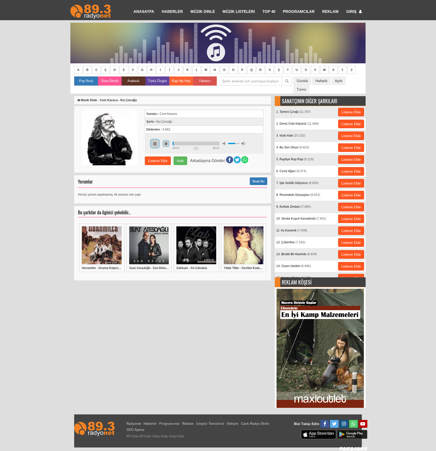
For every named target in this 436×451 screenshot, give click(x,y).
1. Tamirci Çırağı (293, 112)
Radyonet (133, 424)
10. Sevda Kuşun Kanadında (301, 218)
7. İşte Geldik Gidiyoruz (297, 183)
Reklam (330, 11)
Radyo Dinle (177, 436)
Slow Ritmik (110, 81)
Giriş (352, 11)
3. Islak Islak (290, 135)
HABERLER (172, 11)
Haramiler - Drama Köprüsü (102, 268)
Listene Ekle (158, 161)
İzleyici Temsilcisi (210, 424)
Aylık (338, 81)
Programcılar (299, 11)
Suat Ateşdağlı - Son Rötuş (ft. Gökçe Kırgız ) (149, 268)
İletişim (232, 424)
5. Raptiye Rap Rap (295, 159)
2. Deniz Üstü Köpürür (297, 123)
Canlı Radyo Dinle (255, 424)
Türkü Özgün (157, 81)
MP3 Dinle (132, 436)
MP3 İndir (145, 436)
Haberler (150, 424)
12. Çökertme (290, 242)
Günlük (302, 81)
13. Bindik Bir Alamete (296, 254)
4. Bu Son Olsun (292, 147)
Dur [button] (166, 143)
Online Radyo (160, 436)
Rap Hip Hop (181, 81)
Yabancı (205, 81)
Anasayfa (143, 11)
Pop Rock (86, 81)
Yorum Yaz (258, 181)
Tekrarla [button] (196, 148)
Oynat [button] (155, 144)
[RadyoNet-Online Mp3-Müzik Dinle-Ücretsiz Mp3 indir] (90, 11)
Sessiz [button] (225, 143)
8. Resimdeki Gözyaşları (298, 195)
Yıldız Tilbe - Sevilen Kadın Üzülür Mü (244, 268)
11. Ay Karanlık (291, 230)
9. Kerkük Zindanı (293, 206)
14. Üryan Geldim (293, 266)
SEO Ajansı (135, 430)
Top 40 (268, 11)
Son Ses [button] (243, 143)
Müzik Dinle (202, 11)
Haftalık (321, 81)
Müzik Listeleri (239, 11)
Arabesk (133, 81)
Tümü (301, 89)
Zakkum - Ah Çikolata (191, 268)
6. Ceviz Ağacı (291, 171)
